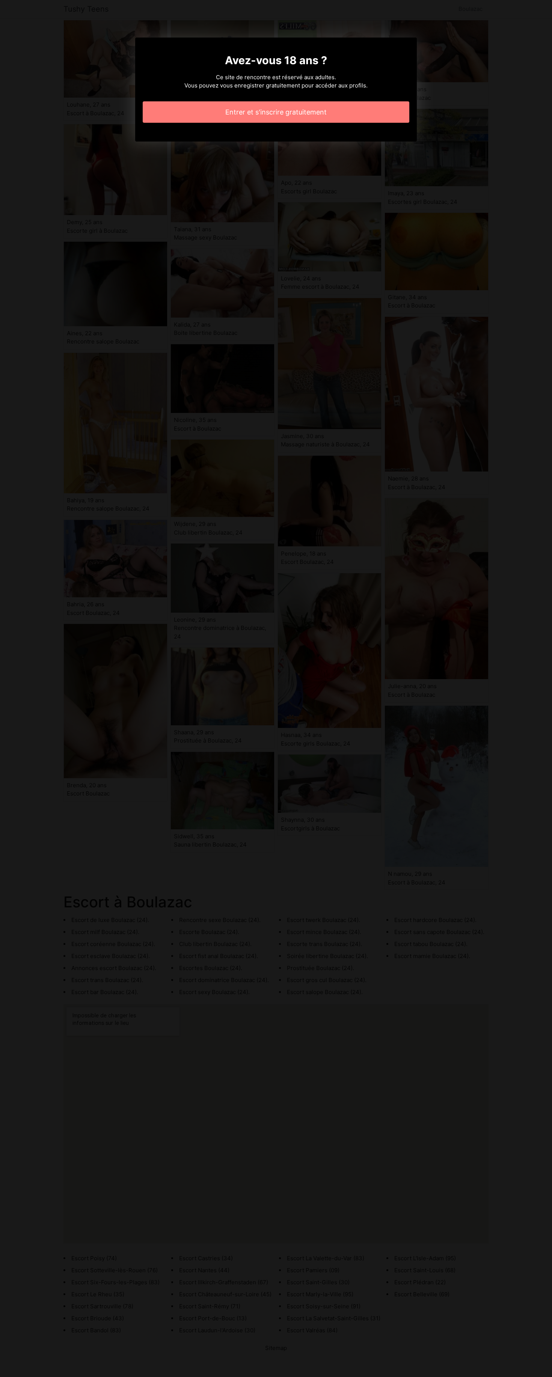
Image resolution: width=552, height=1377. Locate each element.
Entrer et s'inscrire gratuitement (276, 112)
